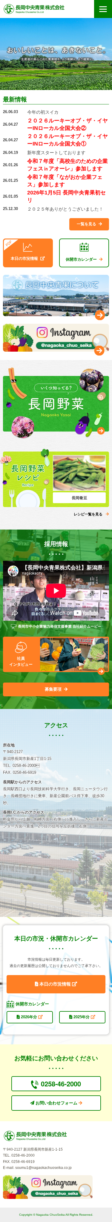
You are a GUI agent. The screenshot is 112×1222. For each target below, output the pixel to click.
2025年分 (81, 1017)
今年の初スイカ (43, 112)
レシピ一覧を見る (88, 514)
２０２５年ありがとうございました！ (65, 209)
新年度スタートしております (56, 152)
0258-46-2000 (61, 1083)
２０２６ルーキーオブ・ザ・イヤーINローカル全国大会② (67, 124)
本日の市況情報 (55, 983)
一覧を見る (86, 224)
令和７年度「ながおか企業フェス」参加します (64, 181)
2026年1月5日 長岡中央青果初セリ (66, 196)
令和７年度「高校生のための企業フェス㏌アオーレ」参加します (67, 165)
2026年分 (29, 1017)
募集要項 (53, 689)
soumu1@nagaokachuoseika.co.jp (43, 1168)
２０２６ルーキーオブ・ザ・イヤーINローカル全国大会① (67, 140)
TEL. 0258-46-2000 (19, 1155)
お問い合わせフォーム (56, 1102)
